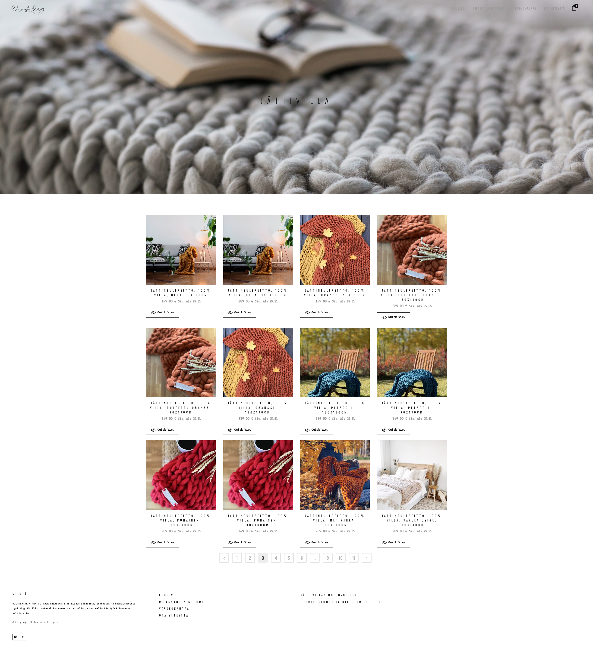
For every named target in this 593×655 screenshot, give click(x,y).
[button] (162, 313)
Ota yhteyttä (174, 615)
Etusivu (168, 595)
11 (353, 558)
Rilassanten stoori (181, 602)
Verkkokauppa (174, 608)
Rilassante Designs (44, 622)
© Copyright (21, 622)
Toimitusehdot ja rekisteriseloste (341, 602)
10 (341, 558)
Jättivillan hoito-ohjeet (329, 595)
